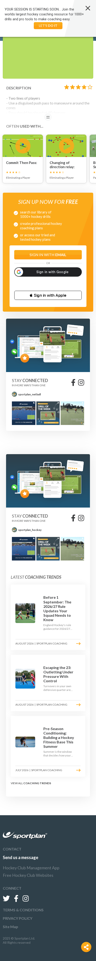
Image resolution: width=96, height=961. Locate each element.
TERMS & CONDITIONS (23, 910)
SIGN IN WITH (48, 254)
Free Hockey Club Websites (28, 875)
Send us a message (20, 857)
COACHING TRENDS (37, 783)
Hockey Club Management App (31, 867)
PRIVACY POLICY (17, 918)
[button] (48, 295)
